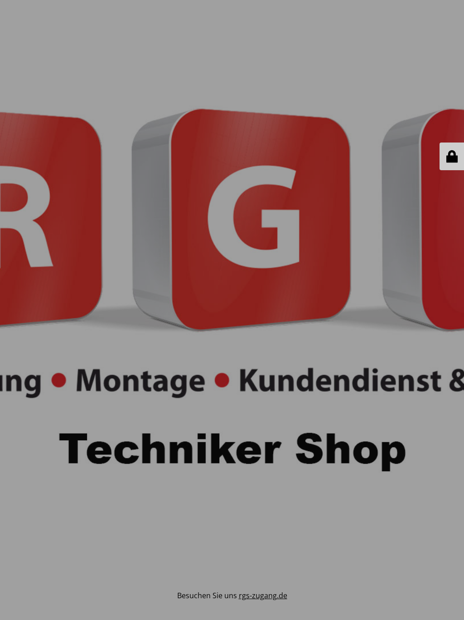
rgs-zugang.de (263, 595)
